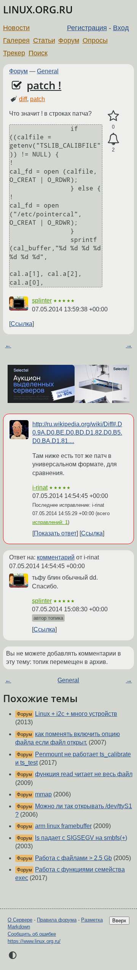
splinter (42, 300)
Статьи (44, 40)
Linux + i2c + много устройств (76, 714)
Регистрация (87, 28)
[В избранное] (113, 116)
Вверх (119, 920)
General (48, 71)
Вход (121, 28)
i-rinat (40, 487)
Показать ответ (55, 533)
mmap (43, 794)
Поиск (38, 53)
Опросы (95, 40)
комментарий (56, 557)
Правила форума (56, 920)
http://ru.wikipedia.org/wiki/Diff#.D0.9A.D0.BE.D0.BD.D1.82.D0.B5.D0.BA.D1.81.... (77, 433)
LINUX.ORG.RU (38, 9)
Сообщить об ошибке (32, 934)
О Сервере (20, 920)
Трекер (14, 53)
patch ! (44, 85)
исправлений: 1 (50, 522)
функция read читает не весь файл (83, 774)
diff (23, 99)
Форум (68, 40)
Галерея (16, 40)
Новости (16, 28)
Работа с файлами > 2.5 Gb (73, 858)
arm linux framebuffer (63, 826)
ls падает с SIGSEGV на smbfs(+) (81, 838)
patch (37, 99)
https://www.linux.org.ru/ (34, 941)
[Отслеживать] (113, 139)
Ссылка (21, 324)
